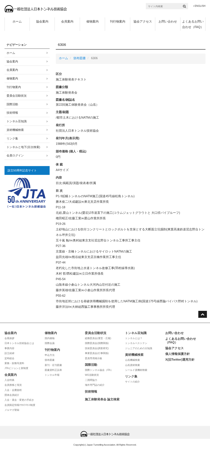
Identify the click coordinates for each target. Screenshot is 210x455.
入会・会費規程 (13, 390)
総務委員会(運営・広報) (98, 338)
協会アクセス (143, 21)
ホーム (17, 21)
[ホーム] (36, 8)
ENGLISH (199, 6)
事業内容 (9, 348)
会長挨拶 (9, 338)
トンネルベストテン (136, 343)
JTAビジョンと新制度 (16, 368)
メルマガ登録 (12, 410)
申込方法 (50, 355)
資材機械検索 (15, 129)
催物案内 (92, 21)
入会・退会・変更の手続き (19, 399)
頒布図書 (79, 58)
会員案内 (67, 21)
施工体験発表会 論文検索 (102, 399)
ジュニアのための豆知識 (138, 348)
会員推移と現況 (13, 385)
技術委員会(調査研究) (97, 348)
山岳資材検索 (132, 365)
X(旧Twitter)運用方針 (180, 359)
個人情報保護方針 (177, 353)
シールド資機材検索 (136, 370)
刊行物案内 (117, 21)
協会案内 (42, 21)
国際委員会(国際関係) (97, 343)
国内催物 (50, 338)
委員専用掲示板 (93, 358)
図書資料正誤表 (53, 370)
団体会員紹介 (12, 395)
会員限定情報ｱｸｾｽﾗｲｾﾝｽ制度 (20, 405)
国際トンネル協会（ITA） (99, 370)
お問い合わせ (168, 21)
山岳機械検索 (132, 360)
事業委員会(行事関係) (97, 353)
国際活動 (12, 104)
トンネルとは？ (133, 338)
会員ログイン (15, 155)
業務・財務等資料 (14, 363)
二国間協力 (91, 380)
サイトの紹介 (132, 381)
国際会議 (50, 343)
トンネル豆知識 (17, 121)
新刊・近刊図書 (53, 365)
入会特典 (9, 380)
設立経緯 (9, 353)
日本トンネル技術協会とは (19, 343)
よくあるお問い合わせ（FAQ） (193, 24)
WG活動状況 (92, 375)
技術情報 (12, 112)
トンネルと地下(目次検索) (23, 147)
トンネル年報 (52, 375)
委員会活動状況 (17, 95)
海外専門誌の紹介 (95, 385)
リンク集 (12, 138)
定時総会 (9, 358)
